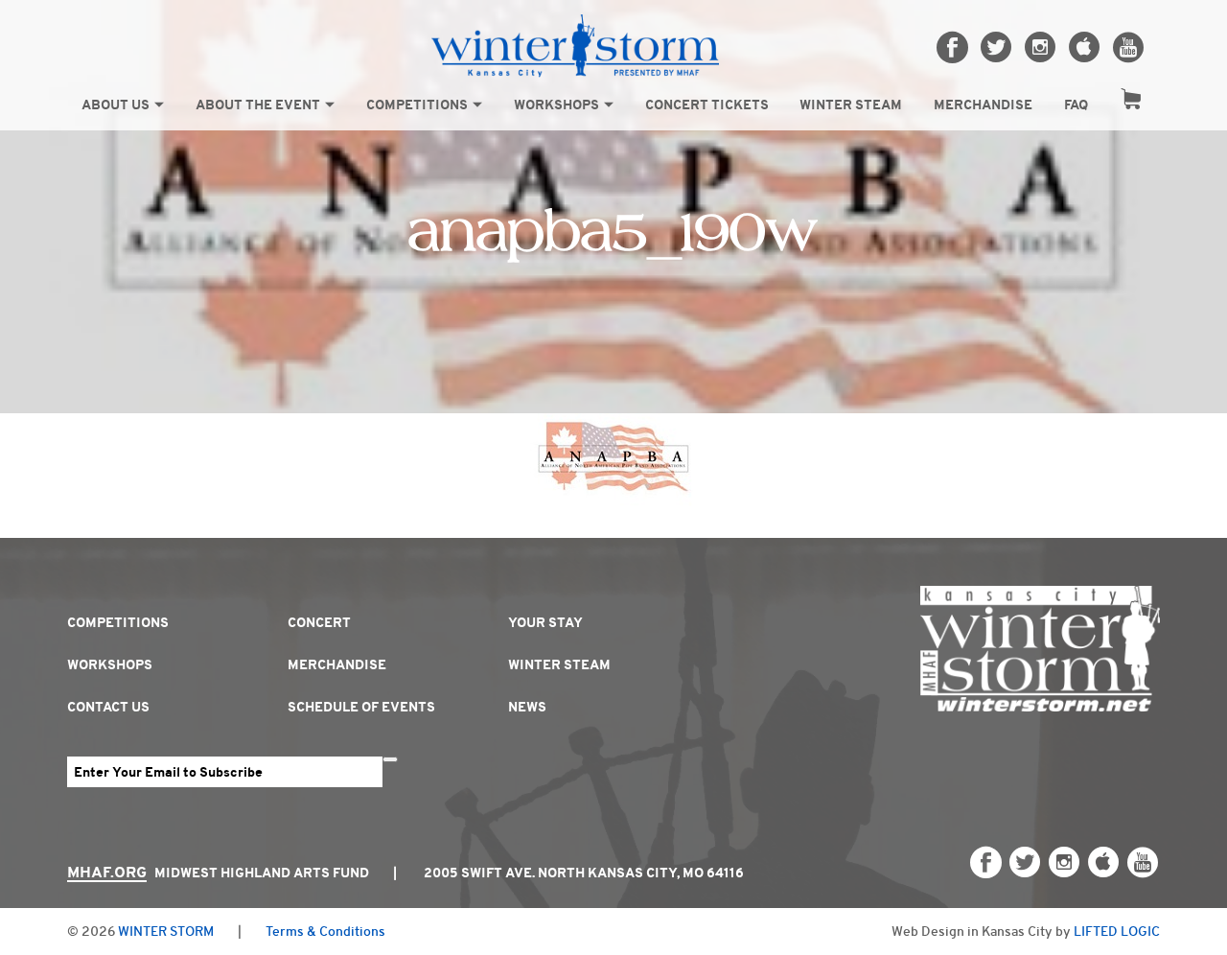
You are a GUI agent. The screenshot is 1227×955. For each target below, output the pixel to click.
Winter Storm (166, 931)
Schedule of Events (361, 706)
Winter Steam (850, 104)
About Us (115, 104)
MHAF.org (107, 872)
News (527, 706)
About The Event (258, 104)
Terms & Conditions (325, 931)
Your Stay (545, 622)
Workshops (556, 104)
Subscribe (390, 759)
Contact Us (108, 706)
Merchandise (983, 104)
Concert (319, 622)
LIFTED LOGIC (1117, 931)
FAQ (1076, 104)
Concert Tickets (707, 104)
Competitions (417, 104)
